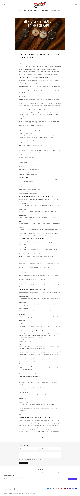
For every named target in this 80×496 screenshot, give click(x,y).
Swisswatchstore (53, 427)
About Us (37, 472)
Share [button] (21, 63)
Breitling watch (52, 112)
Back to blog (41, 437)
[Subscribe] (22, 478)
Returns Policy (31, 472)
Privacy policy (27, 493)
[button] (4, 4)
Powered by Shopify (15, 493)
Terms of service (32, 493)
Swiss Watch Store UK (8, 493)
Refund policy (56, 472)
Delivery (26, 472)
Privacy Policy (42, 472)
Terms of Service (49, 472)
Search (22, 472)
